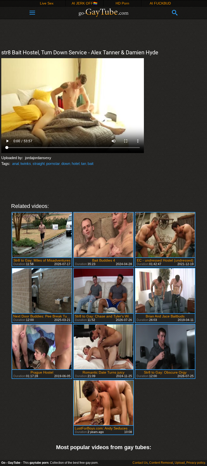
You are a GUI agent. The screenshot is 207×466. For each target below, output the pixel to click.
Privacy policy (195, 462)
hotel (76, 163)
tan (83, 163)
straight (39, 163)
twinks (25, 163)
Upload (180, 462)
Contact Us (140, 462)
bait (90, 163)
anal (15, 163)
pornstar (53, 163)
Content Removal (161, 462)
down (65, 163)
